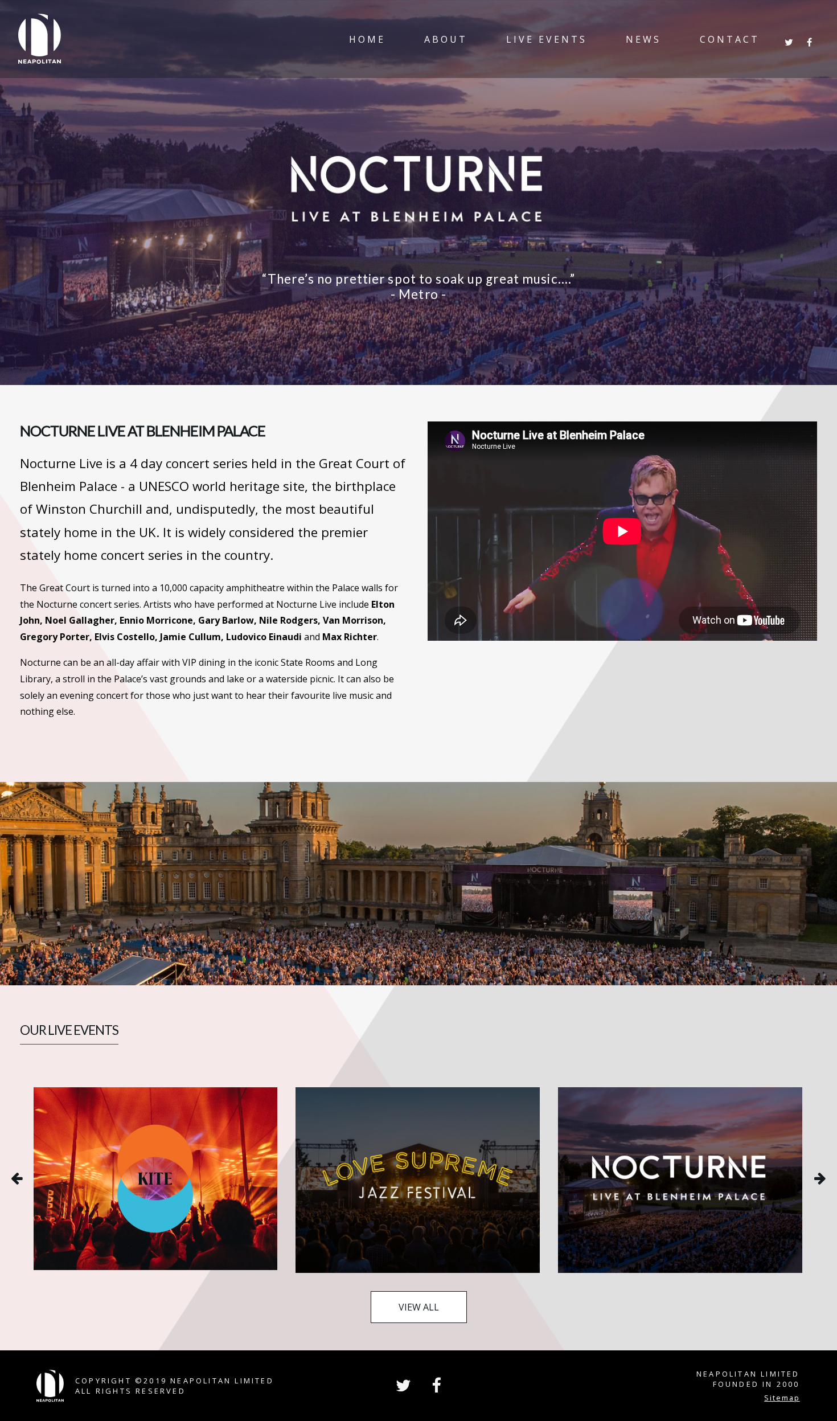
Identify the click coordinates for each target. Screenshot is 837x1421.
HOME (367, 39)
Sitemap (781, 1398)
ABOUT (445, 39)
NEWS (643, 39)
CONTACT (730, 39)
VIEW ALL (419, 1307)
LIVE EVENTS (546, 39)
